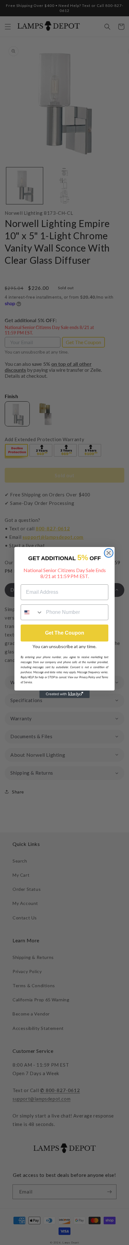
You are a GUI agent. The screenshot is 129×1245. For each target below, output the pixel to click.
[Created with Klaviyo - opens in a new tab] (64, 694)
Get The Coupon (64, 633)
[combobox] (32, 612)
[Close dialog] (108, 553)
